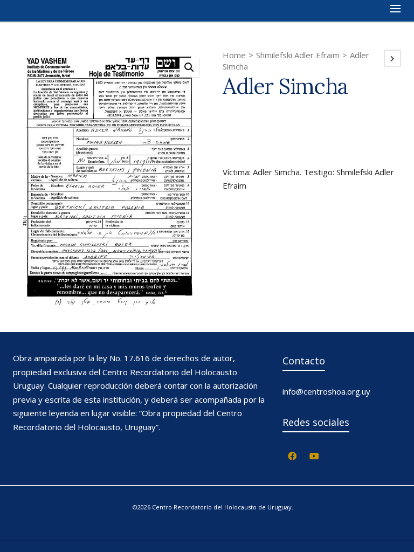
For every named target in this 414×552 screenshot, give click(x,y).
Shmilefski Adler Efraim (298, 55)
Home (234, 55)
